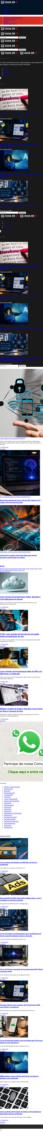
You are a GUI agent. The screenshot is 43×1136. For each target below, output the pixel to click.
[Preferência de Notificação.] (1, 1130)
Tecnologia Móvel (11, 821)
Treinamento (21, 438)
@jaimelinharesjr (5, 1128)
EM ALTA (2, 566)
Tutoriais (7, 825)
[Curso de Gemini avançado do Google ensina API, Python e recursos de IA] (14, 966)
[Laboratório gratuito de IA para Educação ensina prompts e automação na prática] (20, 550)
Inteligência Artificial (14, 497)
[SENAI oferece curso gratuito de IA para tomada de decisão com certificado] (14, 171)
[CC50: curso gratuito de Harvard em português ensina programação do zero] (14, 630)
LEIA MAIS (2, 449)
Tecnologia (13, 438)
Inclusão (7, 811)
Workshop (27, 552)
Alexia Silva (5, 447)
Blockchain (16, 568)
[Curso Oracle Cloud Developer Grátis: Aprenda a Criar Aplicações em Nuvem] (14, 593)
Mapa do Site (15, 1128)
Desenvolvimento (9, 570)
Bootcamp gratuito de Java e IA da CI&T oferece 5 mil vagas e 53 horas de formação (20, 501)
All (0, 568)
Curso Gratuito (5, 438)
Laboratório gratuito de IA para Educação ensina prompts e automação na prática (18, 556)
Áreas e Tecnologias (7, 568)
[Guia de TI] (19, 55)
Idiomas (7, 809)
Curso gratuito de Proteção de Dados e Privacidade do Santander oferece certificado (20, 1113)
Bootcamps (3, 497)
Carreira (31, 568)
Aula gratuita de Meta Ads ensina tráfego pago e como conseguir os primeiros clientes (20, 899)
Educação (22, 570)
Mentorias (8, 815)
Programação (25, 497)
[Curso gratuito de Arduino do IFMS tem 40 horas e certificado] (14, 859)
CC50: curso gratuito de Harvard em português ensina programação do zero (19, 635)
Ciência (36, 568)
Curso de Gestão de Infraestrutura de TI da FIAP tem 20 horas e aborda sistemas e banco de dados (21, 206)
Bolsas (20, 568)
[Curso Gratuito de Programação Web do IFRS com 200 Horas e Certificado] (14, 668)
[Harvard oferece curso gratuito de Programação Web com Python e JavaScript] (14, 140)
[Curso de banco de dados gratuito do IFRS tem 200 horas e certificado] (14, 109)
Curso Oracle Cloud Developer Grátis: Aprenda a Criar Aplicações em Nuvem (20, 598)
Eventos (8, 807)
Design (16, 570)
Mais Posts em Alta (5, 571)
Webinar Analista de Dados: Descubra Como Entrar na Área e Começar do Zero (21, 710)
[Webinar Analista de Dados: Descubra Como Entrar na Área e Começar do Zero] (14, 705)
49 (3, 1124)
